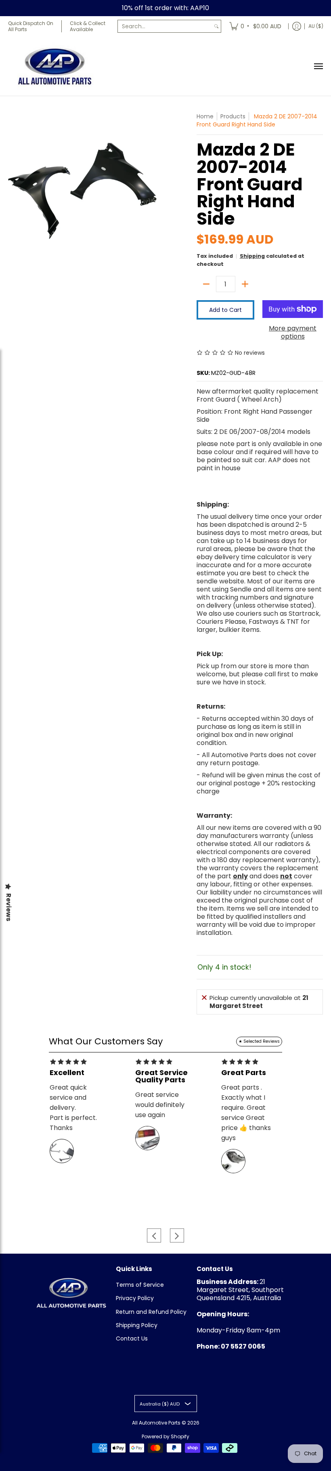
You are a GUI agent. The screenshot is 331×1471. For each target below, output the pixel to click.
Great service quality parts (161, 1076)
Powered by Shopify (165, 1436)
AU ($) (315, 26)
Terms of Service (140, 1285)
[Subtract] (206, 284)
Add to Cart (225, 310)
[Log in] (297, 26)
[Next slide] (177, 1236)
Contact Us (132, 1338)
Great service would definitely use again (159, 1105)
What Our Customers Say (106, 1041)
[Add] (245, 284)
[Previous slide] (154, 1236)
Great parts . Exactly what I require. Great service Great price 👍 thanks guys (246, 1113)
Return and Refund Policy (151, 1312)
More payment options (292, 332)
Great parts (243, 1072)
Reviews (8, 907)
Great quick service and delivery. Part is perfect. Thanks (73, 1107)
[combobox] (165, 26)
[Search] (216, 26)
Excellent (67, 1072)
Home (205, 116)
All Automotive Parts (156, 1422)
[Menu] (318, 66)
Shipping (252, 256)
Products (232, 116)
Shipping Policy (136, 1325)
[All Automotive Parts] (54, 66)
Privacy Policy (135, 1298)
